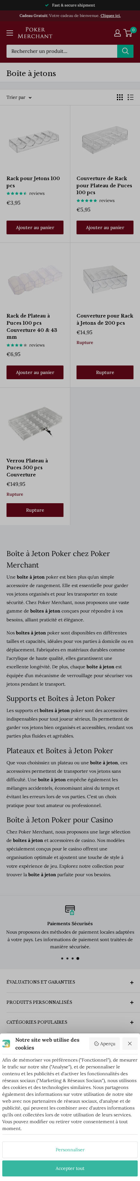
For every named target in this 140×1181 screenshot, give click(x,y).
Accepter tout (70, 1168)
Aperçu (107, 1044)
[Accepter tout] (130, 1043)
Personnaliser (70, 1150)
